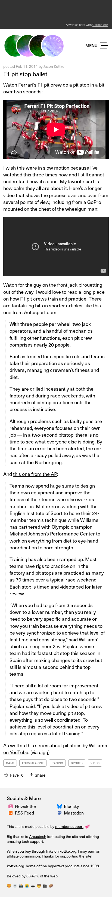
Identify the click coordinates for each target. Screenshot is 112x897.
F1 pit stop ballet (25, 73)
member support (69, 826)
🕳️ (33, 885)
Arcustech (37, 836)
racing (57, 763)
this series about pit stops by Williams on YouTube (55, 749)
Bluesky (71, 806)
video (95, 763)
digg (43, 752)
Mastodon (74, 812)
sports (77, 763)
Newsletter (25, 806)
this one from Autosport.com (52, 309)
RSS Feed (24, 812)
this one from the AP (35, 473)
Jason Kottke (53, 66)
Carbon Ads (100, 24)
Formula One (33, 763)
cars (10, 763)
